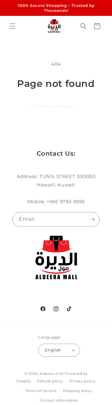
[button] (12, 26)
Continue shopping (56, 106)
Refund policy (50, 381)
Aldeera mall (51, 373)
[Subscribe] (92, 219)
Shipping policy (77, 391)
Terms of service (41, 391)
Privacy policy (82, 381)
